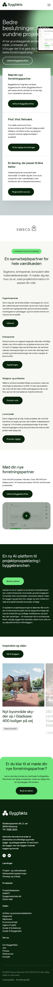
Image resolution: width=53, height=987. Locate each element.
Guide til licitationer (11, 928)
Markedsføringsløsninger (14, 873)
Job (4, 948)
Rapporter (7, 916)
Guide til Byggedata (11, 931)
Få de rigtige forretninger (23, 148)
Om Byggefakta (10, 945)
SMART (6, 893)
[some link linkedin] (10, 856)
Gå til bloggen (13, 654)
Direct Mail (7, 899)
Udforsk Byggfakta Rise (17, 61)
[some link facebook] (5, 856)
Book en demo (13, 581)
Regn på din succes (21, 192)
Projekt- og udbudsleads (14, 871)
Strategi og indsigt (11, 876)
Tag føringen (12, 365)
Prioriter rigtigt (13, 439)
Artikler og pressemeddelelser (17, 913)
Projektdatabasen (10, 890)
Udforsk (10, 323)
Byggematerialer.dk (11, 896)
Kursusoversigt (9, 922)
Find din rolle (12, 401)
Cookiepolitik (8, 980)
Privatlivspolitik (23, 980)
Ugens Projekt (9, 925)
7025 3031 (11, 829)
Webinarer (7, 919)
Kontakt (6, 957)
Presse (5, 951)
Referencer (7, 954)
